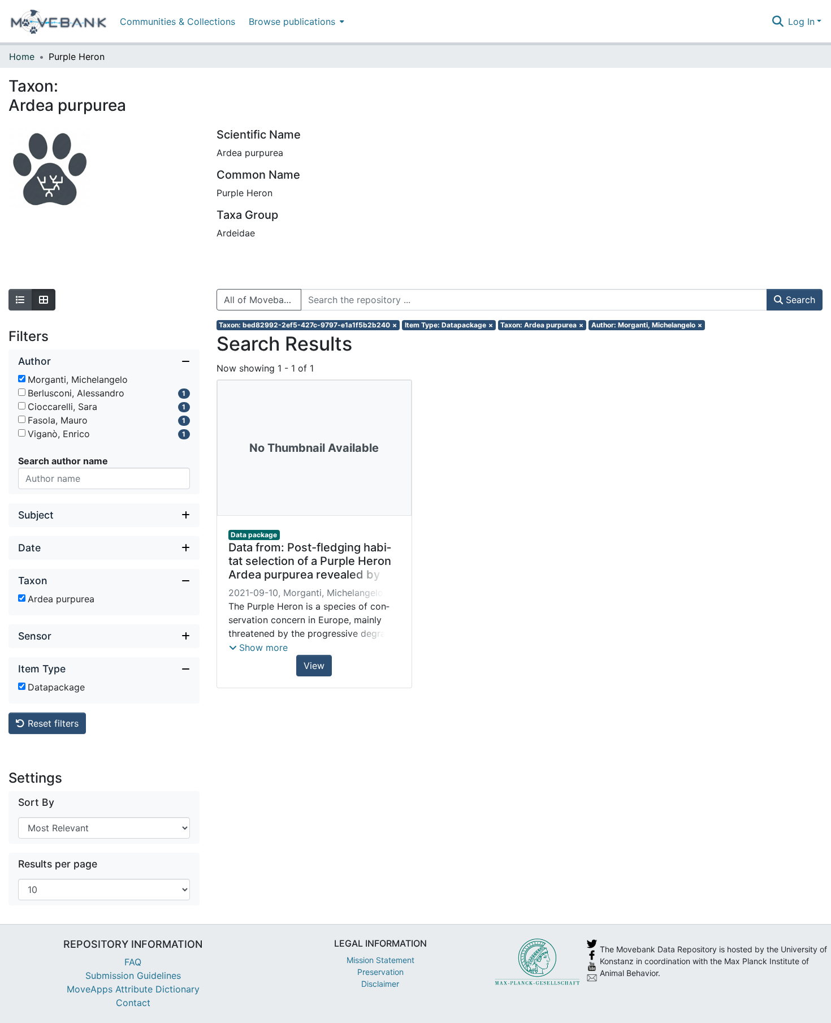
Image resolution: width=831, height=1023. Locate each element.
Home (21, 56)
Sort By (36, 802)
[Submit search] (778, 21)
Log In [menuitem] (801, 21)
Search (799, 299)
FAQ (132, 962)
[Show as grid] (43, 299)
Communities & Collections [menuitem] (177, 21)
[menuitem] (295, 21)
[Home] (58, 21)
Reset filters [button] (52, 723)
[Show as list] (20, 299)
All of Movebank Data (262, 299)
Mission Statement (380, 960)
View (314, 665)
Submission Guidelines (133, 975)
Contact (133, 1002)
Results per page (57, 864)
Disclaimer (380, 984)
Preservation (380, 972)
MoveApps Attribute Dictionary (133, 989)
